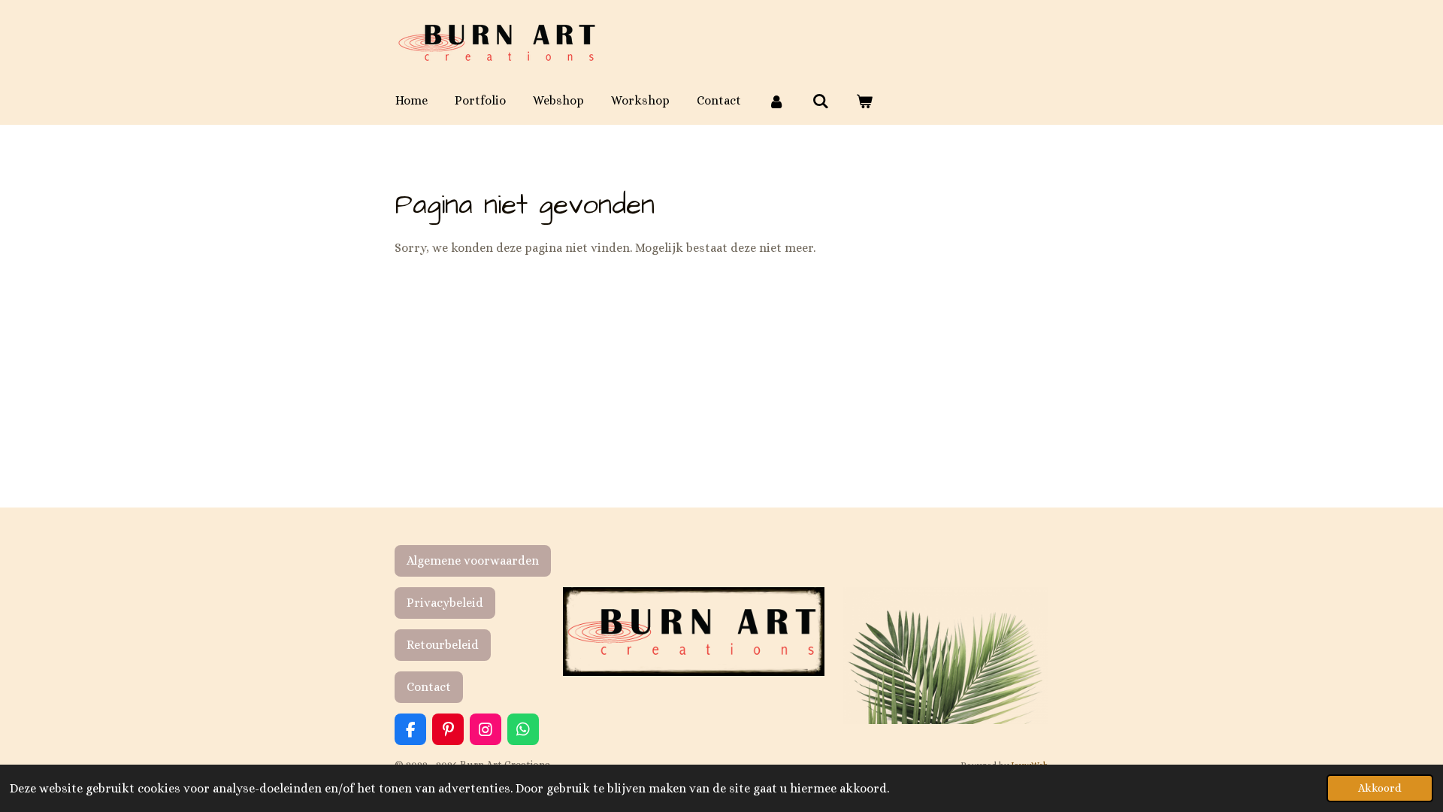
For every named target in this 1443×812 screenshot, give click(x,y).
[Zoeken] (820, 101)
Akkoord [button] (1380, 788)
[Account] (776, 101)
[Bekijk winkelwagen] (864, 101)
